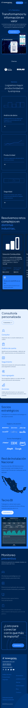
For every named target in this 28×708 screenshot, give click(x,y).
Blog (17, 689)
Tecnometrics (19, 675)
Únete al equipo (20, 685)
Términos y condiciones (8, 699)
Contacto (18, 692)
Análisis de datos (6, 674)
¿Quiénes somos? (20, 679)
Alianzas (18, 682)
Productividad (6, 677)
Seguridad (5, 679)
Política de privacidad (7, 697)
